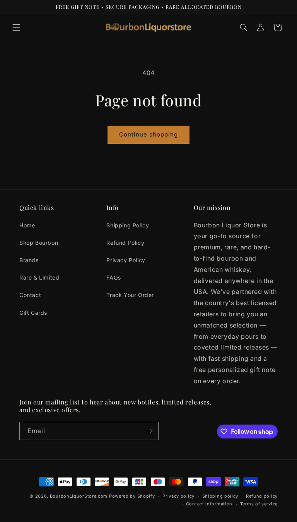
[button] (16, 27)
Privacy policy (178, 496)
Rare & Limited (39, 277)
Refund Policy (125, 242)
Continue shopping (148, 134)
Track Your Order (130, 295)
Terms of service (259, 504)
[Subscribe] (149, 431)
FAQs (113, 277)
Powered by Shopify (132, 496)
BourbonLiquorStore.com (79, 496)
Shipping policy (220, 496)
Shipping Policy (127, 225)
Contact (30, 295)
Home (27, 225)
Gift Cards (33, 312)
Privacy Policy (125, 260)
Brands (29, 260)
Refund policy (262, 496)
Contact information (209, 504)
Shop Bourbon (38, 242)
